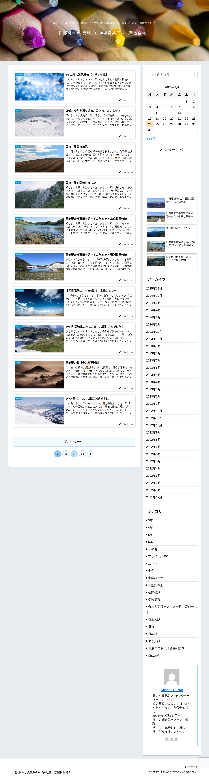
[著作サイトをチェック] (167, 739)
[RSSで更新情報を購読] (176, 739)
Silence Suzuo (172, 690)
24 (82, 453)
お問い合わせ (191, 766)
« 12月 (150, 138)
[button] (194, 74)
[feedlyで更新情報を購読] (172, 739)
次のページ (74, 442)
